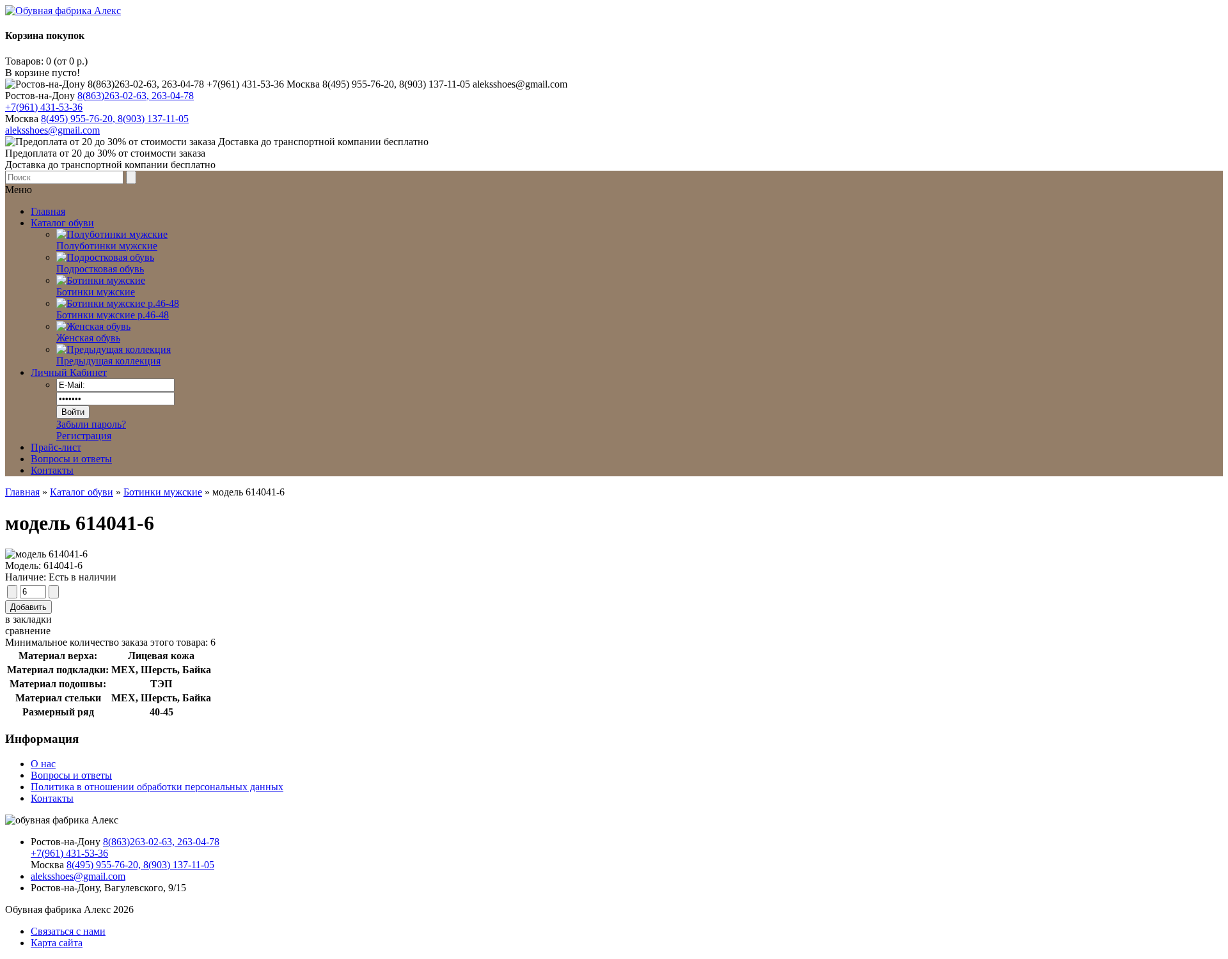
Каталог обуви (81, 492)
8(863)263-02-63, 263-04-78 (135, 95)
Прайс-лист (56, 447)
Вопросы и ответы (71, 458)
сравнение (28, 630)
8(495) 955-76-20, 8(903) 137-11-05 (115, 118)
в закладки (28, 619)
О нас (43, 763)
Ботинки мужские (162, 492)
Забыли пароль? (91, 424)
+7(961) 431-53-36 (44, 107)
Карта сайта (57, 942)
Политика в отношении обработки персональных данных (157, 786)
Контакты (52, 470)
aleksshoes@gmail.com (52, 130)
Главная (22, 492)
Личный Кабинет (69, 372)
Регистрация (83, 435)
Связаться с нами (68, 931)
